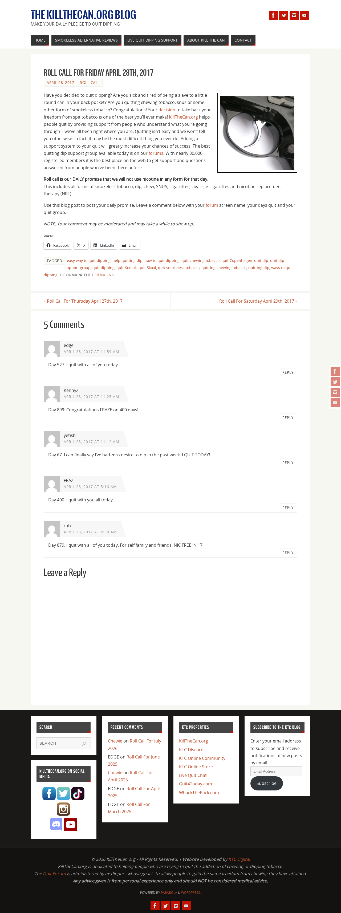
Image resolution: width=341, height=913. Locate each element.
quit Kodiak (126, 267)
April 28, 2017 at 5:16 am (90, 486)
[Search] (84, 743)
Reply (288, 372)
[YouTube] (335, 402)
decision (167, 110)
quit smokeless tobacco (179, 267)
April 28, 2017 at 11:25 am (91, 396)
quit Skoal (147, 267)
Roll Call (90, 82)
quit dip (261, 260)
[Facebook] (335, 371)
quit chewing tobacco (200, 260)
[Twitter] (335, 381)
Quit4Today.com (195, 784)
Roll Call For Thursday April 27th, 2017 (83, 301)
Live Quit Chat (193, 775)
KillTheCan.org (183, 117)
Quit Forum (54, 874)
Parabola (169, 892)
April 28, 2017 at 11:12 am (91, 441)
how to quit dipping (162, 260)
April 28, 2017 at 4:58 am (90, 531)
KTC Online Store (196, 767)
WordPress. (191, 892)
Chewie (115, 741)
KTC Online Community (202, 758)
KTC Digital (239, 859)
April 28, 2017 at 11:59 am (91, 351)
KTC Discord (191, 750)
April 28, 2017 (60, 82)
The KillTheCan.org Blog (83, 15)
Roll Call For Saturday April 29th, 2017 (258, 301)
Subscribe (267, 783)
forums (156, 153)
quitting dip (258, 267)
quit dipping (103, 267)
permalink (103, 274)
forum (212, 205)
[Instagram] (335, 392)
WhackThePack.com (199, 793)
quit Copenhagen (236, 260)
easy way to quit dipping (89, 260)
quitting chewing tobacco (223, 267)
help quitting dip (127, 260)
